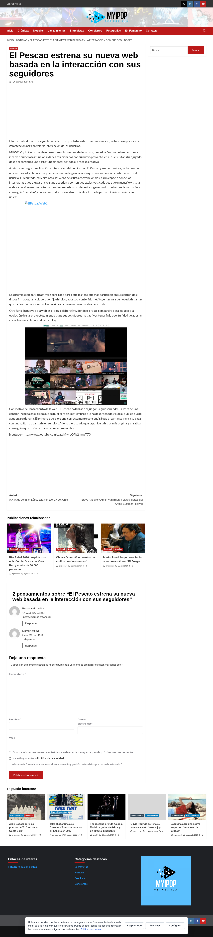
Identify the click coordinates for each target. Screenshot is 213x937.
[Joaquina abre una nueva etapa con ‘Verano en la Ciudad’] (187, 807)
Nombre (15, 719)
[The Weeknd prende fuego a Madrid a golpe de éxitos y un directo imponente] (106, 807)
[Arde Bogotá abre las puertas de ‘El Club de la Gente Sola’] (26, 807)
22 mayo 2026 (76, 566)
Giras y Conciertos (59, 812)
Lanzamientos (57, 30)
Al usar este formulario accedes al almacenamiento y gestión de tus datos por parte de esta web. (67, 764)
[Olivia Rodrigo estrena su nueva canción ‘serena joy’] (147, 807)
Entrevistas (77, 30)
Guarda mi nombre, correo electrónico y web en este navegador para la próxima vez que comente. (73, 752)
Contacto (152, 30)
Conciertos (95, 30)
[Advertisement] (76, 113)
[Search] (204, 31)
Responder (31, 623)
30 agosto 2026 (30, 835)
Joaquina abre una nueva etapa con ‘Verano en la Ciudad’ (185, 827)
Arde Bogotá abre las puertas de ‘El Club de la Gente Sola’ (23, 827)
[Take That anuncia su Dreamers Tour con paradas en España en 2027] (66, 807)
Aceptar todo (134, 925)
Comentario (17, 673)
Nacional (14, 549)
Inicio (10, 30)
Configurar (175, 925)
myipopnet (16, 574)
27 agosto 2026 (151, 831)
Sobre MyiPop (14, 3)
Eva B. (95, 835)
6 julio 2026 (28, 574)
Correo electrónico (85, 721)
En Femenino (133, 30)
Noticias (38, 30)
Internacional (56, 816)
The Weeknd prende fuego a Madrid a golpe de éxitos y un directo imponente (106, 827)
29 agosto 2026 (70, 835)
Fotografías (113, 30)
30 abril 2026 (123, 566)
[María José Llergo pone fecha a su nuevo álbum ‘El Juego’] (123, 538)
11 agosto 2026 (192, 835)
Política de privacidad (50, 758)
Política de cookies (91, 929)
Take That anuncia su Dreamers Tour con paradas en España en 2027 (66, 827)
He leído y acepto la (39, 758)
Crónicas (23, 30)
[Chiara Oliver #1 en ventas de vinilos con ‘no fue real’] (76, 538)
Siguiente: (112, 499)
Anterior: (38, 497)
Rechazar (155, 925)
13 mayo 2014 (22, 82)
